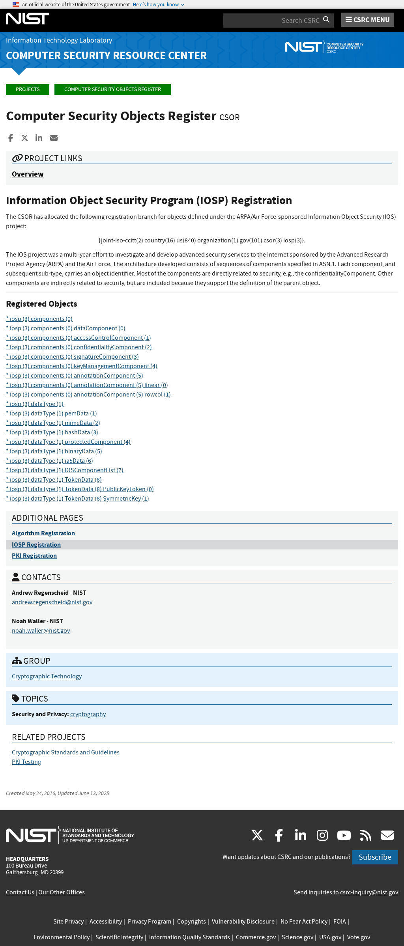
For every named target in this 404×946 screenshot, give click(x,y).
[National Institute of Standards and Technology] (70, 834)
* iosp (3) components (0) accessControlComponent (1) (78, 338)
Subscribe (375, 857)
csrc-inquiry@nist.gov (369, 892)
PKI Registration (34, 555)
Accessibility (106, 922)
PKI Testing (26, 762)
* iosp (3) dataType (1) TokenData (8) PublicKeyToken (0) (80, 489)
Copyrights (191, 922)
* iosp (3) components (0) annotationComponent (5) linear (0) (87, 385)
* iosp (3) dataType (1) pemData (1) (51, 413)
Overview (28, 174)
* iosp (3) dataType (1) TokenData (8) (54, 480)
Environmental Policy (62, 937)
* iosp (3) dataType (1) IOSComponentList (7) (64, 470)
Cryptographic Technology (47, 676)
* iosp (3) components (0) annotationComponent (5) (74, 376)
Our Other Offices (61, 892)
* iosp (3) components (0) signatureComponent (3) (72, 357)
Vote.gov (358, 937)
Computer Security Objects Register (112, 89)
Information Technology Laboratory (59, 40)
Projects (27, 89)
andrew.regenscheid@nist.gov (52, 602)
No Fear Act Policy (304, 922)
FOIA (339, 922)
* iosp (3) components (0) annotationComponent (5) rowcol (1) (88, 395)
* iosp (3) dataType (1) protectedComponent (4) (68, 442)
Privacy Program (149, 922)
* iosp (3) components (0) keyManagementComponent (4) (81, 366)
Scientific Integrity (119, 937)
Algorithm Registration (43, 533)
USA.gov (330, 937)
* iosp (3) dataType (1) (35, 404)
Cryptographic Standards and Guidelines (66, 752)
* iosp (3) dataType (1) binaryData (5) (54, 451)
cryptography (88, 714)
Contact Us (20, 892)
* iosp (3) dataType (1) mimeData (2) (53, 423)
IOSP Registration (36, 544)
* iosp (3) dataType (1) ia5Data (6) (49, 461)
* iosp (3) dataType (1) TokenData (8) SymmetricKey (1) (77, 499)
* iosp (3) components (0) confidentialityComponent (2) (79, 347)
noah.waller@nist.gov (41, 631)
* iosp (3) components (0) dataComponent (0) (65, 328)
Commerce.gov (256, 937)
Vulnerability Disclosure (243, 922)
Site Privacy (68, 922)
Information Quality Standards (189, 937)
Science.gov (297, 937)
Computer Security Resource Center (106, 55)
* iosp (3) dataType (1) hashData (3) (52, 432)
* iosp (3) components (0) (39, 319)
